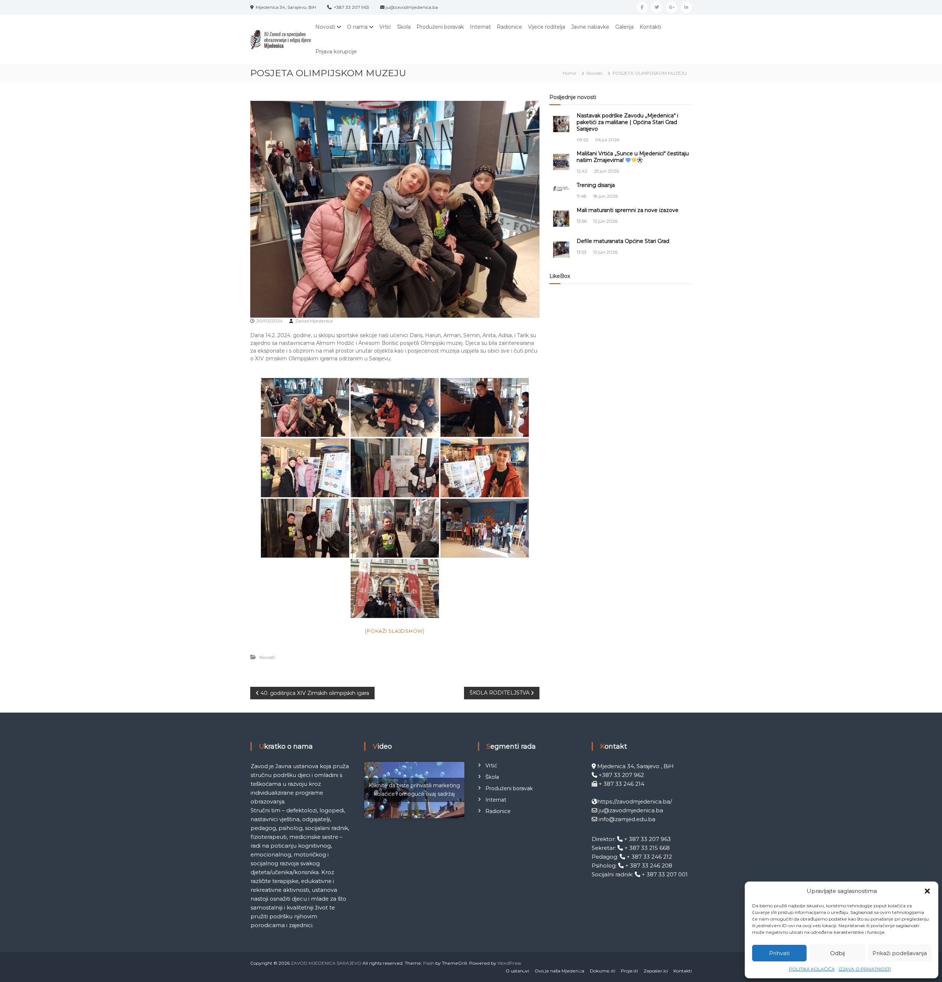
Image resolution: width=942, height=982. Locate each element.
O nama (357, 27)
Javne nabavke (590, 27)
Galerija (624, 27)
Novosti (325, 27)
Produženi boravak (440, 27)
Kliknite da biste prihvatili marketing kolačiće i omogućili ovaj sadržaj (414, 789)
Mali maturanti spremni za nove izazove (628, 210)
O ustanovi (517, 971)
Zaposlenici (656, 971)
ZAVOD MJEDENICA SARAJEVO (326, 963)
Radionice (509, 27)
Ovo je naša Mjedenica (559, 971)
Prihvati (779, 953)
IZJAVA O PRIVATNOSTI (865, 969)
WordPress (509, 963)
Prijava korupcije (336, 51)
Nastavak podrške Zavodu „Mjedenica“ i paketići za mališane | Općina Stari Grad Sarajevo (627, 122)
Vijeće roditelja (546, 27)
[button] (927, 891)
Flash (428, 963)
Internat (480, 27)
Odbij (837, 953)
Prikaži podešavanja (899, 953)
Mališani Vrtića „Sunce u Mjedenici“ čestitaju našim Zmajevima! (633, 156)
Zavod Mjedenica (314, 321)
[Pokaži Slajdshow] (395, 631)
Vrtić (385, 27)
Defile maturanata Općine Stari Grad (623, 241)
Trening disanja (596, 185)
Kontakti (650, 27)
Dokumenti (602, 971)
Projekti (629, 971)
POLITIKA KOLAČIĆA (812, 969)
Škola (404, 27)
